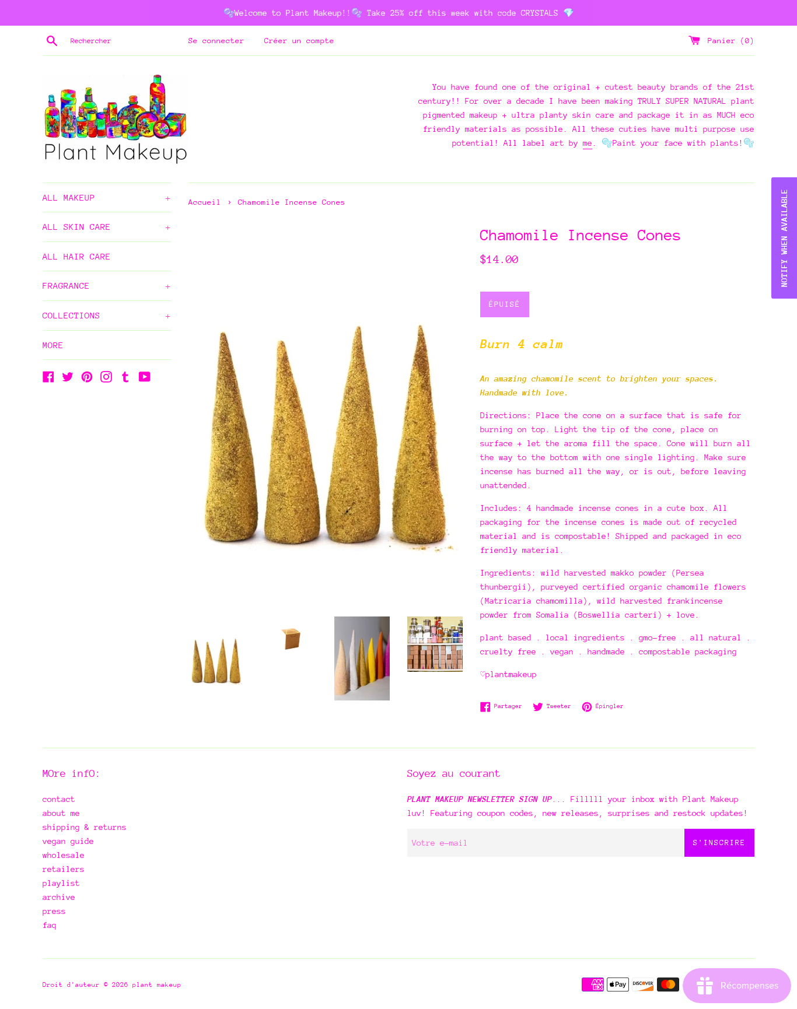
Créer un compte (299, 40)
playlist (61, 883)
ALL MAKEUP (107, 197)
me (587, 143)
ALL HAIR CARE (77, 256)
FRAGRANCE (107, 285)
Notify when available (784, 238)
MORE (53, 345)
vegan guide (68, 841)
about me (61, 813)
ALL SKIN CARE (107, 227)
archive (59, 897)
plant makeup (156, 985)
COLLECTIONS (107, 315)
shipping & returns (85, 827)
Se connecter (216, 40)
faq (50, 925)
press (54, 911)
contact (59, 799)
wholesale (64, 855)
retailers (64, 869)
